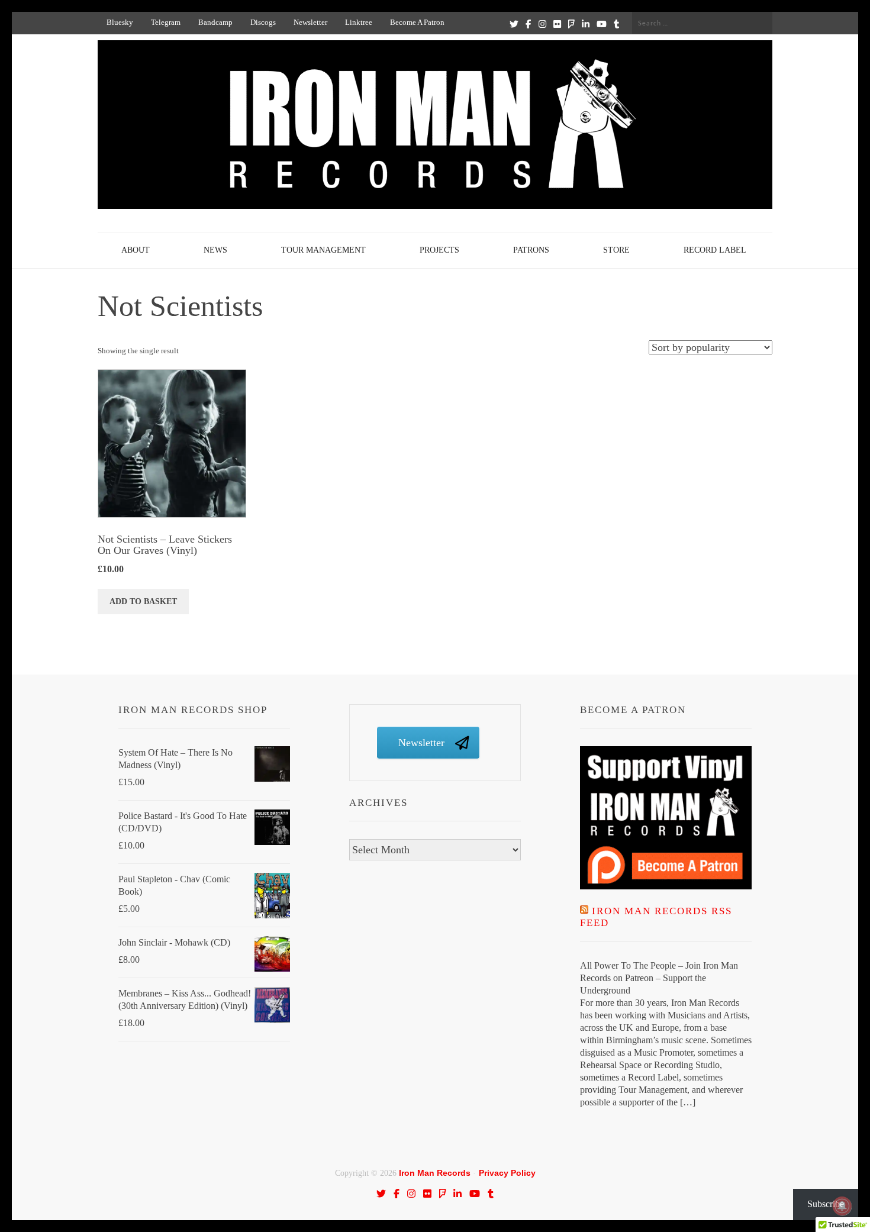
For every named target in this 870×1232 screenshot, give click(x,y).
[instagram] (542, 24)
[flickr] (557, 24)
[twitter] (514, 24)
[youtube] (602, 24)
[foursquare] (571, 24)
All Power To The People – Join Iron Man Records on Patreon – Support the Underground (659, 977)
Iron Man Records (435, 1173)
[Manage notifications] (842, 1205)
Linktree (358, 22)
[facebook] (528, 24)
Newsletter (310, 22)
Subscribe (825, 1204)
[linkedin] (585, 24)
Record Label (715, 250)
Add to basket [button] (143, 601)
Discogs (263, 22)
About (135, 250)
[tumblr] (616, 24)
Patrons (531, 250)
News (215, 250)
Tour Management (323, 250)
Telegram (166, 22)
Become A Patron (417, 22)
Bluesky (120, 22)
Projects (439, 250)
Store (616, 250)
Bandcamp (215, 22)
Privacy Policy (507, 1173)
